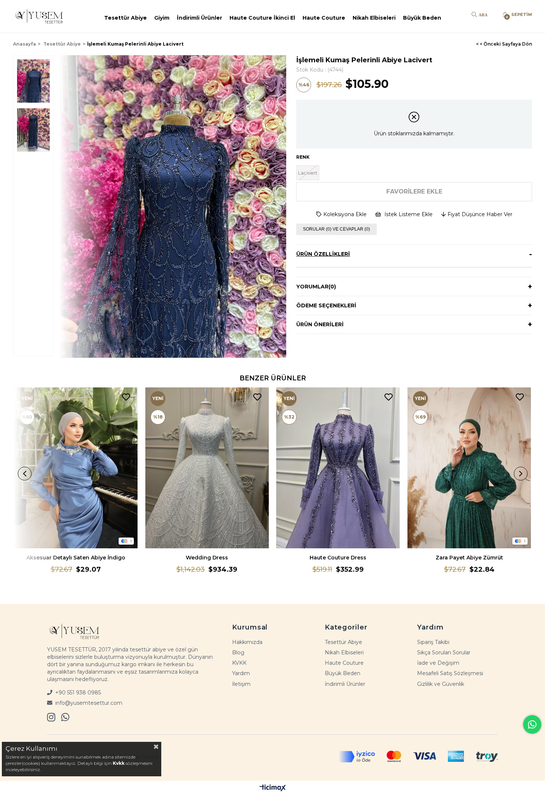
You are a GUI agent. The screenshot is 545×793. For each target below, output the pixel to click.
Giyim (161, 17)
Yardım (241, 673)
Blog (238, 652)
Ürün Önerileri (320, 324)
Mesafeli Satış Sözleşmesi (450, 673)
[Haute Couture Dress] (338, 467)
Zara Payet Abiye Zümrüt (469, 557)
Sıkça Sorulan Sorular (443, 652)
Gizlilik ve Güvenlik (440, 684)
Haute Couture (324, 17)
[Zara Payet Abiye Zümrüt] (469, 467)
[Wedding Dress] (207, 467)
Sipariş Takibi (433, 642)
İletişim (241, 684)
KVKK (239, 663)
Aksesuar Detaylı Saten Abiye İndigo (75, 557)
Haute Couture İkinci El (262, 17)
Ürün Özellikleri (323, 254)
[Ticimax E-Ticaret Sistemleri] (273, 787)
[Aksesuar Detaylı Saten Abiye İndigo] (76, 467)
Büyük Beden (422, 17)
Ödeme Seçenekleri (326, 305)
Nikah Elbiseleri (374, 17)
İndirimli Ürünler (199, 17)
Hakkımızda (247, 642)
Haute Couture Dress (338, 557)
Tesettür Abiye (125, 17)
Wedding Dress (207, 557)
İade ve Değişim (438, 663)
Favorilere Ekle (126, 397)
